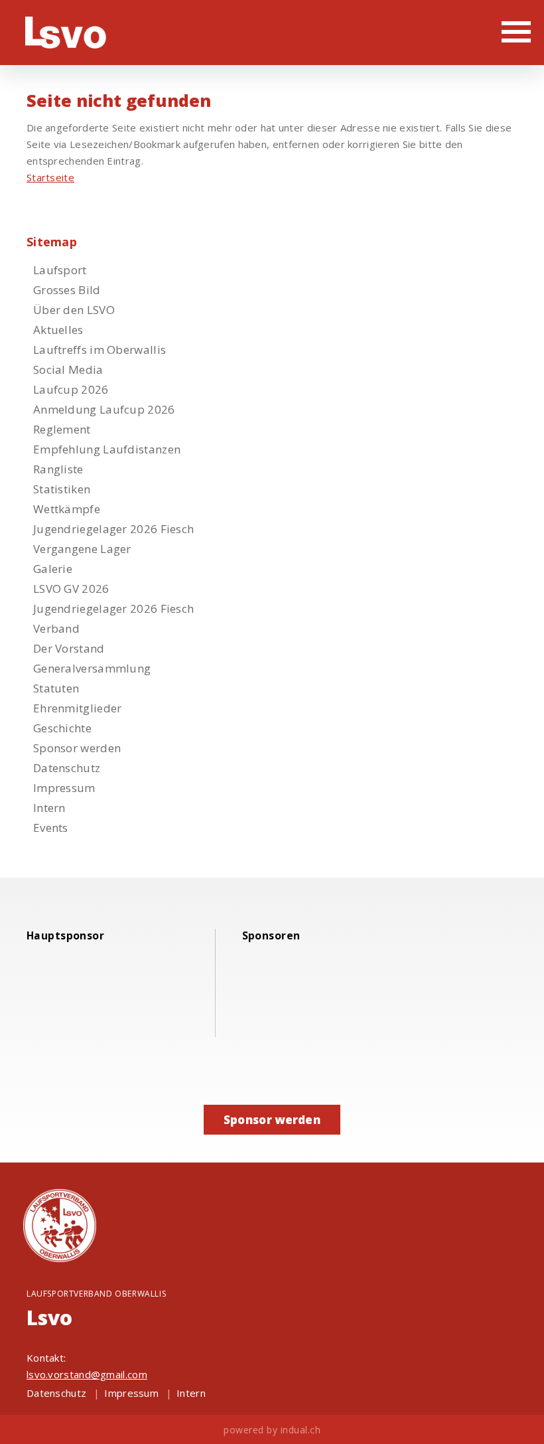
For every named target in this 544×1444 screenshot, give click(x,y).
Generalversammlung (92, 668)
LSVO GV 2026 (71, 588)
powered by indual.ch (272, 1429)
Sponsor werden (77, 748)
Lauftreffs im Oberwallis (99, 349)
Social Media (68, 369)
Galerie (52, 568)
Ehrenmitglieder (77, 708)
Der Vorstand (69, 648)
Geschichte (62, 728)
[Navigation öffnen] (516, 31)
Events (50, 827)
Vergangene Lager (82, 548)
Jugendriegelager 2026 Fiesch (113, 528)
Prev (446, 938)
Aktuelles (58, 329)
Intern (49, 807)
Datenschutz (66, 767)
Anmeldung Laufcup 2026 (104, 409)
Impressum (64, 787)
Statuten (56, 688)
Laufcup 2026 (71, 389)
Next (466, 938)
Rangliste (58, 469)
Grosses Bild (67, 289)
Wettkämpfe (66, 509)
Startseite (50, 177)
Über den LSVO (74, 309)
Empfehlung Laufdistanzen (106, 449)
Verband (56, 628)
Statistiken (61, 489)
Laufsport (60, 270)
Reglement (62, 429)
